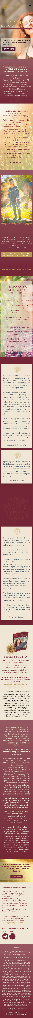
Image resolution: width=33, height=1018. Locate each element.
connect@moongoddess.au (15, 684)
